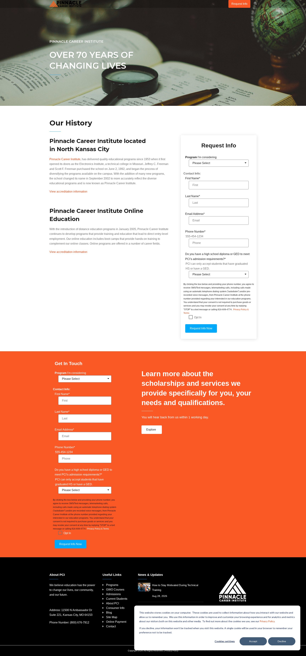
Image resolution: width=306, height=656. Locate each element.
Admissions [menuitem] (113, 594)
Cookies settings (225, 641)
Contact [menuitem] (111, 626)
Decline (282, 641)
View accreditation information (68, 191)
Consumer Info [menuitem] (115, 607)
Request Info (239, 3)
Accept (253, 641)
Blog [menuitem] (109, 612)
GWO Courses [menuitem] (115, 589)
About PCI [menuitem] (112, 603)
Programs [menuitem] (112, 584)
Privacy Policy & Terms (98, 529)
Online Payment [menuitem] (116, 621)
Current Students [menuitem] (116, 598)
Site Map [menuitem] (111, 617)
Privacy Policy (267, 621)
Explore (151, 429)
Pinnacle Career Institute (64, 159)
